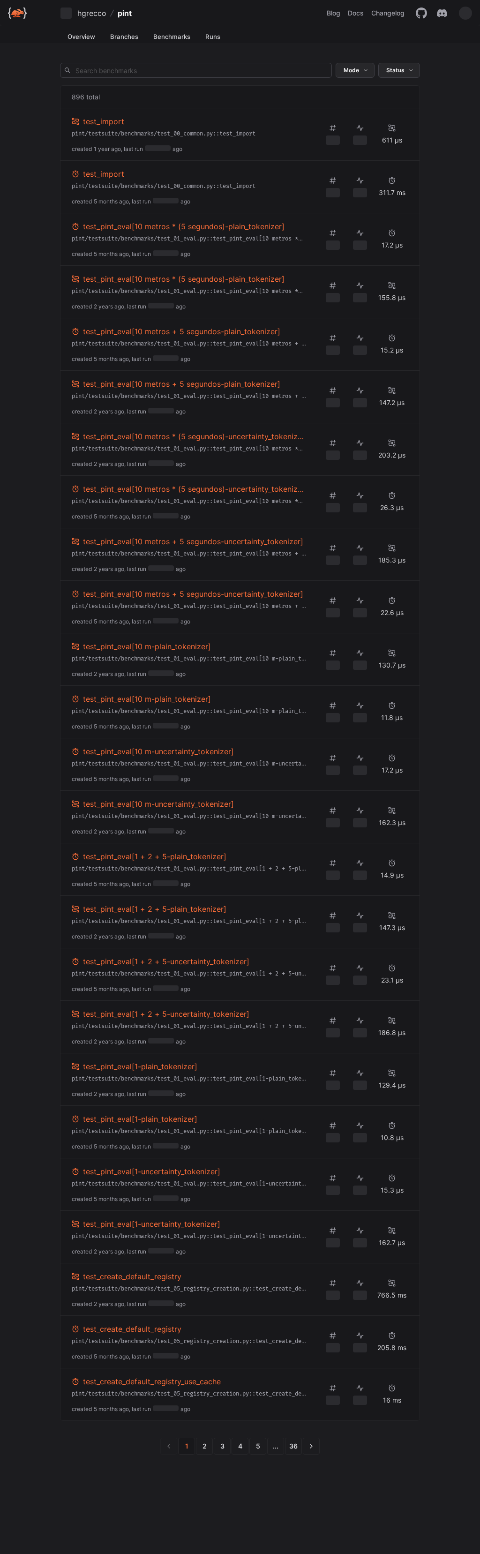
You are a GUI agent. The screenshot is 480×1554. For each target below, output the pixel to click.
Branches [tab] (124, 36)
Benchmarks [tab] (171, 36)
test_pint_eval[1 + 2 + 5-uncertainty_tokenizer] (166, 961)
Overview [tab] (81, 36)
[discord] (442, 13)
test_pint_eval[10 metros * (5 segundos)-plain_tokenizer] (184, 226)
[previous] (168, 1446)
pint (125, 13)
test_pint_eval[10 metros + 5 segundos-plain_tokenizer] (181, 331)
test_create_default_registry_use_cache (152, 1381)
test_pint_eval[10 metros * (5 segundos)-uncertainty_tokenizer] (192, 437)
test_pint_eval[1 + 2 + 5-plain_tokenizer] (154, 856)
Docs (356, 13)
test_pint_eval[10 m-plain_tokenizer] (147, 646)
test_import (103, 121)
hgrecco (91, 13)
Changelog (388, 13)
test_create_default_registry (132, 1276)
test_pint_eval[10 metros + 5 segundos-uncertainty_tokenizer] (193, 541)
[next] (311, 1446)
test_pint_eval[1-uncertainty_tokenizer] (151, 1171)
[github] (421, 13)
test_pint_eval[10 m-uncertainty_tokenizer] (158, 751)
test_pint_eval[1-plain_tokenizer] (140, 1066)
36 (293, 1446)
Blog (333, 13)
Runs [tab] (212, 36)
